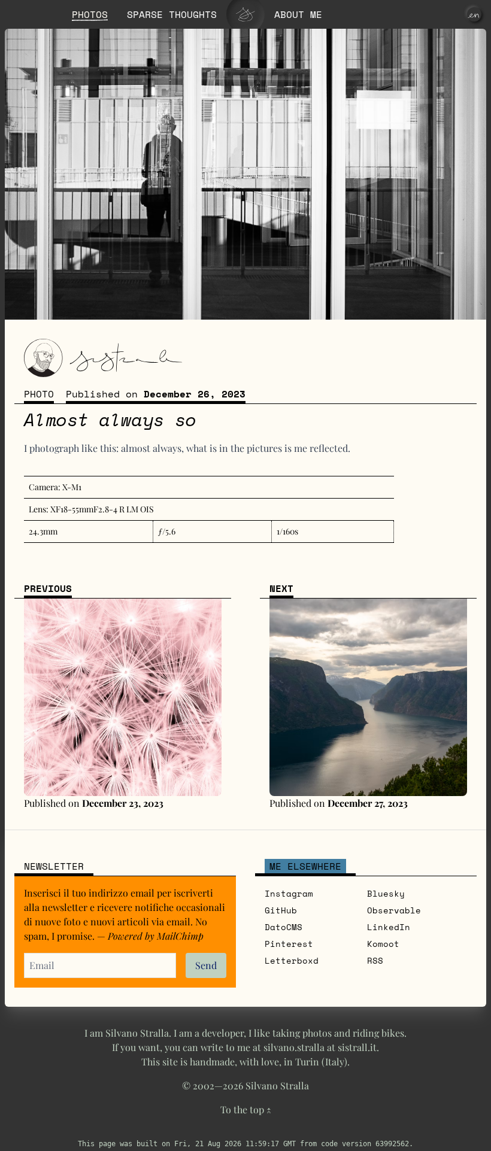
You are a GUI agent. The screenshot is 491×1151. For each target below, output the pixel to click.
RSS (375, 960)
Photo (39, 394)
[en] (474, 14)
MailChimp (180, 936)
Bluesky (386, 893)
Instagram (289, 893)
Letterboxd (292, 960)
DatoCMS (283, 927)
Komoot (383, 943)
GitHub (281, 910)
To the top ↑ (245, 1109)
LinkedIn (388, 927)
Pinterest (289, 943)
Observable (394, 910)
